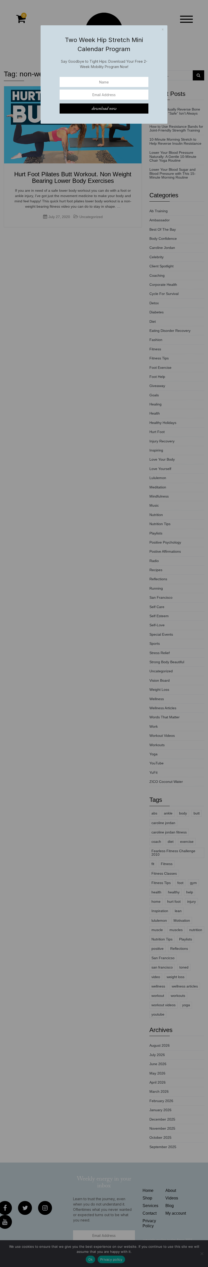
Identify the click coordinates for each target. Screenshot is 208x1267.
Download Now (104, 108)
